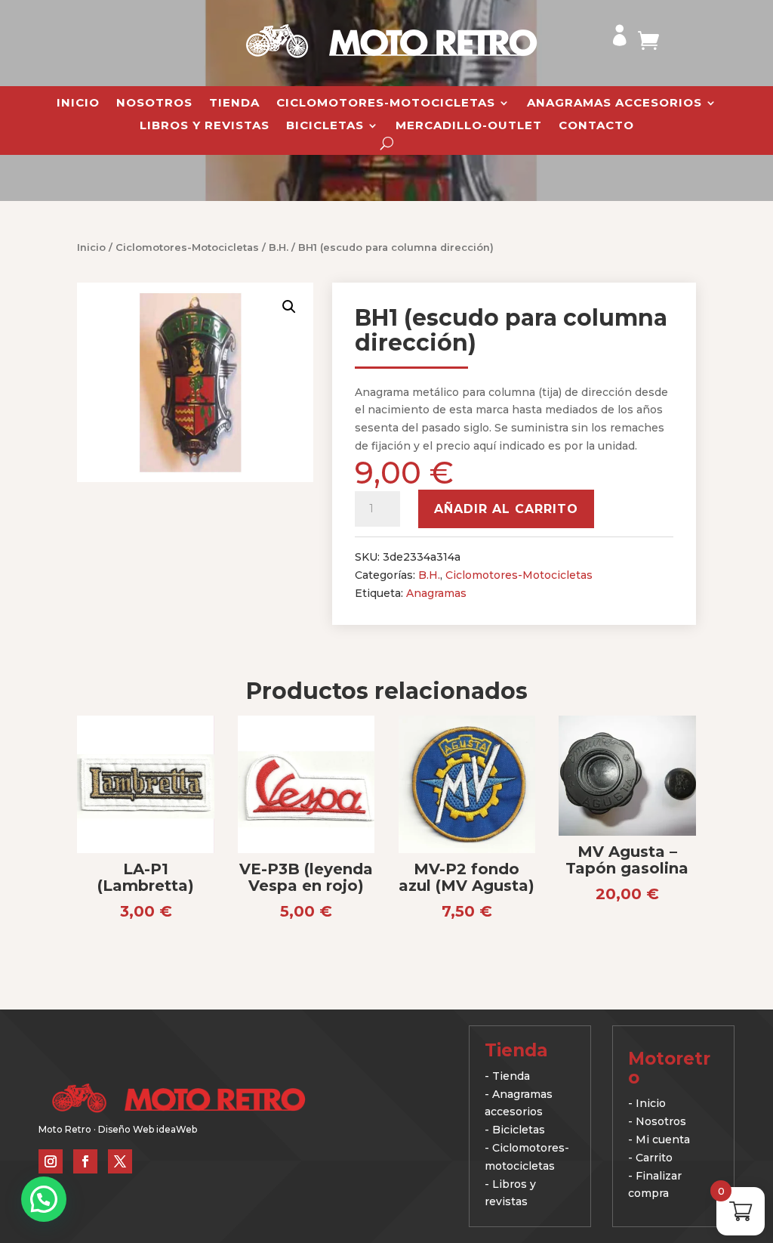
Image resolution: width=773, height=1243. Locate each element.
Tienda (234, 103)
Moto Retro (64, 1129)
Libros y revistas (204, 126)
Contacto (596, 126)
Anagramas (436, 593)
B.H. (278, 247)
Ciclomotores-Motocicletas (385, 103)
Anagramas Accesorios (614, 103)
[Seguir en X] (120, 1161)
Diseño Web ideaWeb (147, 1129)
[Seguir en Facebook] (85, 1161)
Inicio (78, 103)
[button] (289, 306)
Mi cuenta (663, 1139)
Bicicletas (325, 126)
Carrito (654, 1157)
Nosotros (154, 103)
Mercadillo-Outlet (469, 126)
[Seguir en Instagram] (50, 1161)
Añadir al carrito (506, 509)
